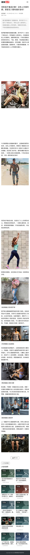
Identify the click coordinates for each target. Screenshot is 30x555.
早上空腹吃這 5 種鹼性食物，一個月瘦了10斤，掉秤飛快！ (21, 511)
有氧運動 (21, 13)
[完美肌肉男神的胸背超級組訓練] (7, 521)
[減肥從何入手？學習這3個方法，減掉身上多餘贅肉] (7, 489)
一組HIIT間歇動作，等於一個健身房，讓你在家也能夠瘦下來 (7, 511)
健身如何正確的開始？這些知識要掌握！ (21, 479)
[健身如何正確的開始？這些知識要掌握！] (22, 473)
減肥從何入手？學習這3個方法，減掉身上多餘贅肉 (8, 495)
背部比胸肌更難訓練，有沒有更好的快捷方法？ (21, 543)
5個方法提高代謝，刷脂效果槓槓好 (22, 495)
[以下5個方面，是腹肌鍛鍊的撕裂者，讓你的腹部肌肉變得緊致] (7, 537)
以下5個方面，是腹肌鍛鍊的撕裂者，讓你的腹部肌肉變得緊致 (8, 543)
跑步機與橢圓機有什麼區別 (7, 479)
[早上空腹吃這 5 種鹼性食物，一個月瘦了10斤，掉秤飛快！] (22, 505)
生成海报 (6, 463)
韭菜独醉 (3, 13)
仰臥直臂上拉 (20, 526)
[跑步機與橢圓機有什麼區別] (7, 473)
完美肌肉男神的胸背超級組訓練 (7, 527)
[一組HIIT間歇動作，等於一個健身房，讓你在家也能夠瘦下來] (7, 505)
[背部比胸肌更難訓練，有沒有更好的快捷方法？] (22, 537)
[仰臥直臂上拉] (22, 521)
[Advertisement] (15, 64)
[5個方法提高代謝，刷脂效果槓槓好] (22, 489)
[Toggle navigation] (27, 2)
